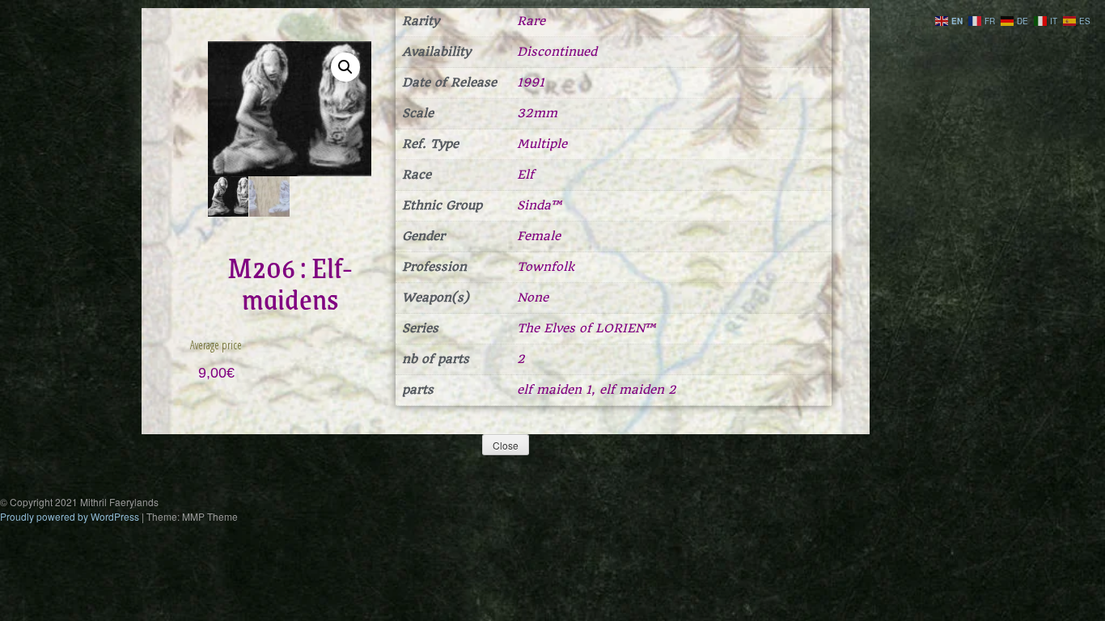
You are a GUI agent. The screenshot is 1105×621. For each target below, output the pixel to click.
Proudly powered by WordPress (69, 516)
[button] (345, 67)
